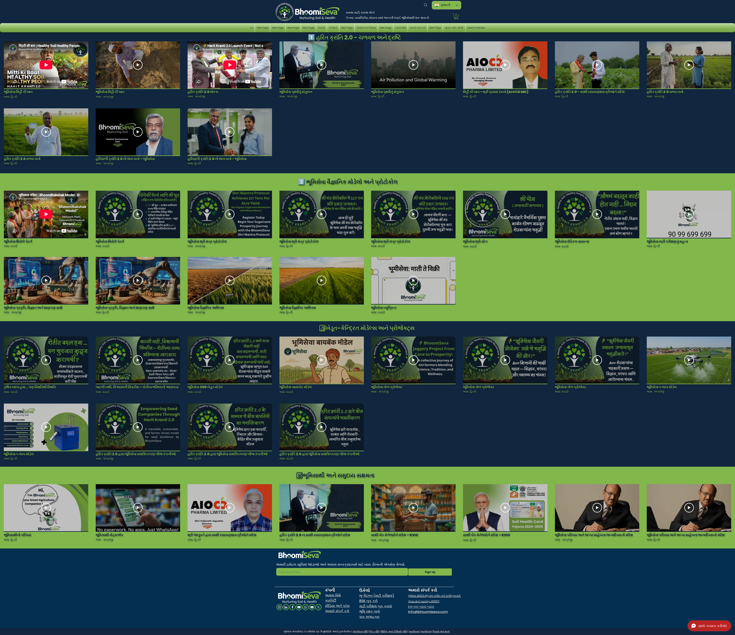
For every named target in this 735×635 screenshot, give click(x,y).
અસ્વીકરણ (414, 631)
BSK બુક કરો (368, 600)
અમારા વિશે (333, 595)
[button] (456, 16)
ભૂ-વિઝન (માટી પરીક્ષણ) (376, 595)
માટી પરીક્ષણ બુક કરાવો (375, 606)
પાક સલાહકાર (369, 616)
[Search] (426, 5)
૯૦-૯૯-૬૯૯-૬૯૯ (421, 606)
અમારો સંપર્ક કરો (337, 611)
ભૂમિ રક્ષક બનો (369, 611)
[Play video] (138, 65)
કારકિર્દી (330, 600)
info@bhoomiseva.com (428, 611)
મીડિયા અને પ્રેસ (337, 605)
